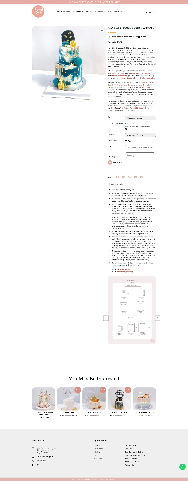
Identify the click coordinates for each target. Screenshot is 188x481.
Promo (89, 11)
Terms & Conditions (132, 462)
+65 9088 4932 (125, 269)
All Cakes (77, 11)
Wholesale (97, 452)
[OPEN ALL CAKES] (82, 11)
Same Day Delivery (115, 11)
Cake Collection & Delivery (134, 452)
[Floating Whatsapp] (182, 467)
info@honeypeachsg (125, 272)
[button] (146, 12)
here (118, 190)
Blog (95, 455)
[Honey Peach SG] (38, 11)
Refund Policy (130, 465)
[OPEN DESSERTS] (104, 11)
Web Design (109, 479)
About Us (97, 445)
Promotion (98, 458)
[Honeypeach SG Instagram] (38, 465)
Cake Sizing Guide (131, 445)
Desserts (99, 11)
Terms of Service (131, 458)
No (133, 124)
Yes (127, 124)
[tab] (116, 184)
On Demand (98, 449)
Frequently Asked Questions (135, 455)
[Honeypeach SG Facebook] (33, 465)
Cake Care (128, 449)
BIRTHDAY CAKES (63, 11)
